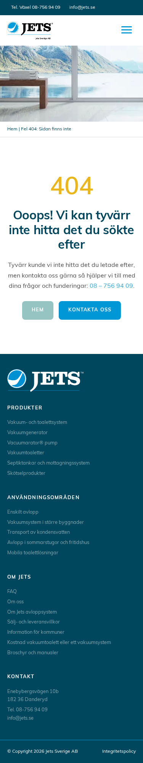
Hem (12, 129)
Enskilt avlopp (23, 512)
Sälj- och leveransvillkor (33, 622)
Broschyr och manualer (32, 652)
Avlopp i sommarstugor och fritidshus (48, 542)
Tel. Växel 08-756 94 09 (35, 7)
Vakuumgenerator (27, 432)
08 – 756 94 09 (111, 286)
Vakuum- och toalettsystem (37, 422)
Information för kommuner (35, 632)
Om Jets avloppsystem (32, 612)
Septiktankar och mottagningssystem (48, 463)
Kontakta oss (90, 310)
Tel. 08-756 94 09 (27, 709)
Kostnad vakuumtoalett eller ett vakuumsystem (59, 642)
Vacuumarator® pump (32, 443)
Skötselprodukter (26, 473)
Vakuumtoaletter (25, 453)
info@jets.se (82, 7)
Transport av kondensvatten (38, 532)
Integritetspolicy (119, 751)
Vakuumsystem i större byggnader (45, 522)
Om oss (15, 602)
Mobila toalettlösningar (32, 552)
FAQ (12, 591)
